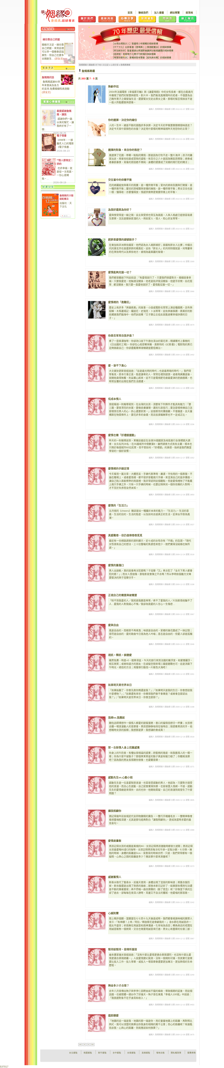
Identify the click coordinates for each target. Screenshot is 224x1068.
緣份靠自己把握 (51, 39)
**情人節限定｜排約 (65, 162)
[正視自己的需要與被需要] (96, 602)
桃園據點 (88, 1053)
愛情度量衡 (114, 840)
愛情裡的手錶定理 (118, 468)
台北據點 (73, 1053)
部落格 (189, 12)
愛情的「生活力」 (118, 505)
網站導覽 (175, 12)
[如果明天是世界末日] (96, 692)
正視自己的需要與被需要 (122, 595)
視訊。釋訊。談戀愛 (120, 654)
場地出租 (160, 1053)
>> (92, 1044)
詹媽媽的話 (48, 77)
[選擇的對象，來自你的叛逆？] (96, 157)
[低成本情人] (96, 406)
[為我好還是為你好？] (96, 217)
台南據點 (131, 1053)
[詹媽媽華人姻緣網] (58, 15)
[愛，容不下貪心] (96, 373)
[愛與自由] (96, 632)
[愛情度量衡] (96, 848)
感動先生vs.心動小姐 (120, 777)
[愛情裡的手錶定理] (96, 476)
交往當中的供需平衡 (120, 179)
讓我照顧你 (114, 810)
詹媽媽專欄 (125, 65)
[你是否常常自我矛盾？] (96, 343)
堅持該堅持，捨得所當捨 (122, 949)
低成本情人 (114, 398)
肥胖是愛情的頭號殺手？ (122, 239)
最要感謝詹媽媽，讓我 (64, 112)
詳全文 (59, 58)
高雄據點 (146, 1053)
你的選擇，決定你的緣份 (122, 119)
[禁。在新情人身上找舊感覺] (96, 755)
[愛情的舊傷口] (96, 572)
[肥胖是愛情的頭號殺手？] (96, 247)
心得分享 (114, 65)
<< (80, 1044)
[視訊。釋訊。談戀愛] (96, 662)
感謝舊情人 (114, 876)
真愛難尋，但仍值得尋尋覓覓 (125, 535)
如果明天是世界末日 (120, 684)
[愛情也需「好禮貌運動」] (96, 442)
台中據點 (117, 1053)
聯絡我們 (143, 12)
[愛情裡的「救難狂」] (96, 309)
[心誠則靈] (96, 920)
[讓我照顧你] (96, 818)
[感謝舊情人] (96, 884)
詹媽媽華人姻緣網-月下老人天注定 (94, 65)
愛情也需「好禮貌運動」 (122, 435)
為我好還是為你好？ (120, 209)
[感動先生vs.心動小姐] (96, 785)
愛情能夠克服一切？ (120, 272)
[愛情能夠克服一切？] (96, 279)
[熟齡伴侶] (96, 94)
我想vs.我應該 (116, 717)
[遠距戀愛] (96, 1023)
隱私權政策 (176, 1053)
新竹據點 (102, 1053)
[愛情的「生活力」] (96, 513)
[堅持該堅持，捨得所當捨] (96, 957)
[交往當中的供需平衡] (96, 187)
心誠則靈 (113, 913)
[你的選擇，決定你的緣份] (96, 127)
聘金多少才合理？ (118, 985)
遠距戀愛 (113, 1015)
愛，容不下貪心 (117, 365)
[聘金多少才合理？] (96, 993)
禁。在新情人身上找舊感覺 (124, 747)
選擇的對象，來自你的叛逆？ (125, 149)
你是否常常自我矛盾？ (121, 335)
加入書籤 (159, 12)
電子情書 (61, 135)
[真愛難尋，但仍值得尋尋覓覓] (96, 543)
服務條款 (191, 1053)
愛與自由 (113, 625)
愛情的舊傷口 (116, 565)
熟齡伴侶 (113, 86)
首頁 (130, 12)
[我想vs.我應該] (96, 725)
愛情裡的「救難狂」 (120, 302)
